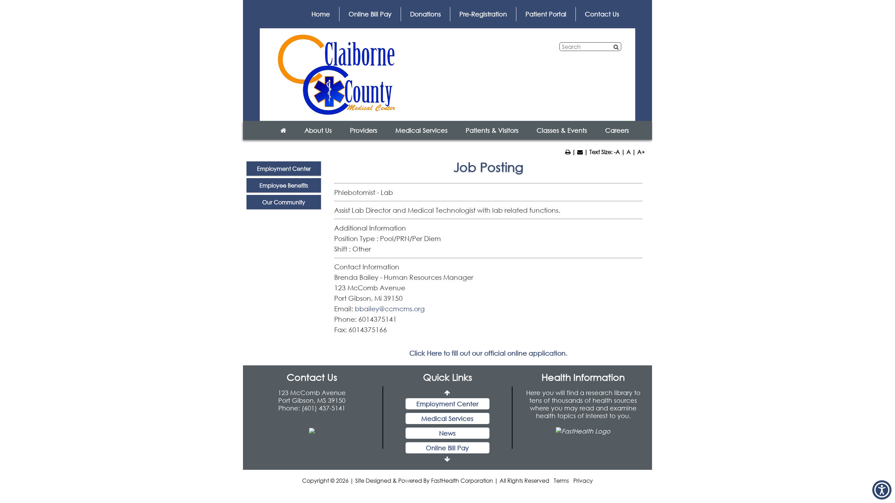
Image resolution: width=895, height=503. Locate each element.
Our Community (283, 202)
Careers (617, 130)
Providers (363, 130)
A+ (641, 151)
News (447, 420)
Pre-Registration (483, 14)
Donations (425, 14)
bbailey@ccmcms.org (390, 309)
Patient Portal (545, 14)
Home (321, 14)
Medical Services (421, 130)
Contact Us (602, 14)
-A (617, 151)
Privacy (583, 480)
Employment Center (284, 168)
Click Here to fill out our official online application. (488, 353)
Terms (561, 480)
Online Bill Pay (370, 14)
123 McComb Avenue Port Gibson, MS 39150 (312, 396)
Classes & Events (562, 130)
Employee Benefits (283, 185)
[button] (882, 490)
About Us (318, 130)
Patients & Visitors (492, 130)
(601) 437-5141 (323, 408)
